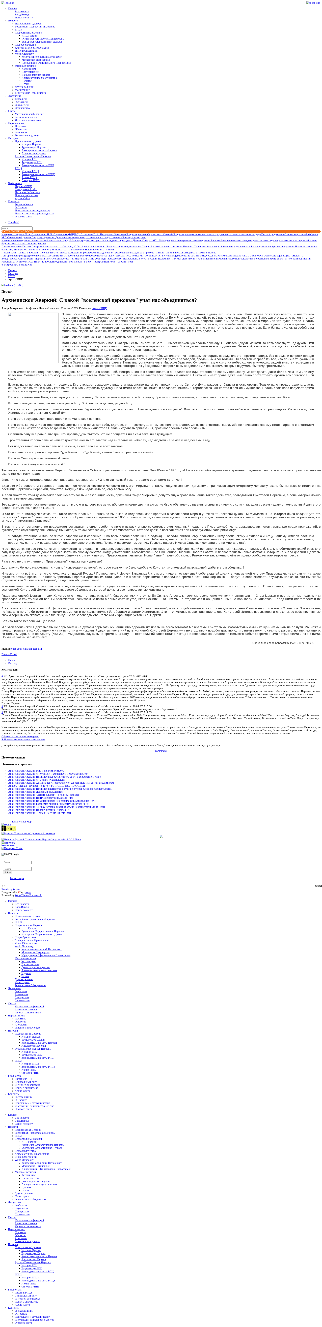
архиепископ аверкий (29, 648)
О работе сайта (23, 216)
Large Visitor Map (22, 821)
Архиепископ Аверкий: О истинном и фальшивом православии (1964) (48, 773)
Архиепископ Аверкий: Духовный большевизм (35, 791)
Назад (11, 660)
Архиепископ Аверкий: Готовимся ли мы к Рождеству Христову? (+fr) (48, 803)
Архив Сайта (22, 198)
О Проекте (21, 207)
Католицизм (29, 68)
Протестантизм (30, 71)
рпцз (13, 648)
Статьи (12, 111)
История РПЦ (30, 159)
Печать (6, 654)
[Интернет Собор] (12, 848)
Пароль (7, 865)
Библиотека (15, 183)
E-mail (13, 654)
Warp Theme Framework (28, 895)
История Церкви (31, 144)
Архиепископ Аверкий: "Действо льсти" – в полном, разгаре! (43, 794)
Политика (20, 126)
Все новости (22, 11)
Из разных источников (28, 120)
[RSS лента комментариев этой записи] (19, 669)
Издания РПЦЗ (23, 186)
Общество (20, 129)
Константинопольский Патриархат (42, 56)
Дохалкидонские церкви (36, 74)
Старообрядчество (25, 44)
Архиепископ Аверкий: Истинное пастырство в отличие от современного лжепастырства (60, 788)
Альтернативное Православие (32, 47)
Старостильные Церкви (28, 32)
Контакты (13, 201)
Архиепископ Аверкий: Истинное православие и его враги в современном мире (54, 776)
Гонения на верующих (28, 135)
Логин (7, 859)
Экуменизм (21, 102)
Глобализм (21, 98)
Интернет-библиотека (27, 192)
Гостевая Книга (24, 204)
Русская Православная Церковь (33, 156)
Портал (12, 270)
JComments (161, 750)
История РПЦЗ (30, 171)
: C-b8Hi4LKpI (17, 264)
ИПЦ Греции (29, 35)
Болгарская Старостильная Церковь (42, 41)
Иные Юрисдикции (26, 50)
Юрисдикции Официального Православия (46, 62)
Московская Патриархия (36, 59)
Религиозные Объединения (30, 92)
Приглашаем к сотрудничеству (32, 210)
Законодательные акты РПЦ (38, 165)
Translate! (13, 222)
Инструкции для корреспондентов (34, 213)
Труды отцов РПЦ (32, 162)
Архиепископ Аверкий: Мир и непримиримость (36, 770)
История (13, 138)
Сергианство (22, 108)
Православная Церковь (28, 23)
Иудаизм (27, 80)
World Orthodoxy (24, 53)
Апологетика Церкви (34, 153)
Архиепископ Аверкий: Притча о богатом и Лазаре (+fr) (40, 797)
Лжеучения (14, 95)
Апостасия (21, 132)
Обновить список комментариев (20, 736)
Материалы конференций (29, 114)
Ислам (25, 83)
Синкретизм (22, 105)
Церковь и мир (16, 123)
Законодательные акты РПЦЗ (38, 174)
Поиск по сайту (24, 17)
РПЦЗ (18, 29)
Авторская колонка (26, 117)
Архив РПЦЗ (29, 177)
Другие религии (24, 86)
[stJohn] (6, 824)
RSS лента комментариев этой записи (23, 739)
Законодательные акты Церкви (39, 150)
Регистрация (17, 878)
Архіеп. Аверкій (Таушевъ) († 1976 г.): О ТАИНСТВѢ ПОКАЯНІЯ (46, 785)
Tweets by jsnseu (11, 889)
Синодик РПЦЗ (31, 180)
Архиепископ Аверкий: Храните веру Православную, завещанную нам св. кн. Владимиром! (61, 782)
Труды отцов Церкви (34, 147)
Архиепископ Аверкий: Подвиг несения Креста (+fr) (39, 809)
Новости (13, 20)
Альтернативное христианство (39, 77)
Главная (12, 8)
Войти (8, 872)
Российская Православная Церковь (35, 26)
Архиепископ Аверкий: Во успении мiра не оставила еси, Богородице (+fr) (51, 800)
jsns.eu (27, 892)
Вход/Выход (22, 14)
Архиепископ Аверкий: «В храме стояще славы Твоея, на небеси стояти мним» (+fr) (56, 806)
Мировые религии (25, 65)
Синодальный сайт (26, 189)
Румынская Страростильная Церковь (43, 38)
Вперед (12, 663)
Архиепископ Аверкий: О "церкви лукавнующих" (37, 779)
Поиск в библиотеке (26, 195)
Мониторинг (22, 89)
